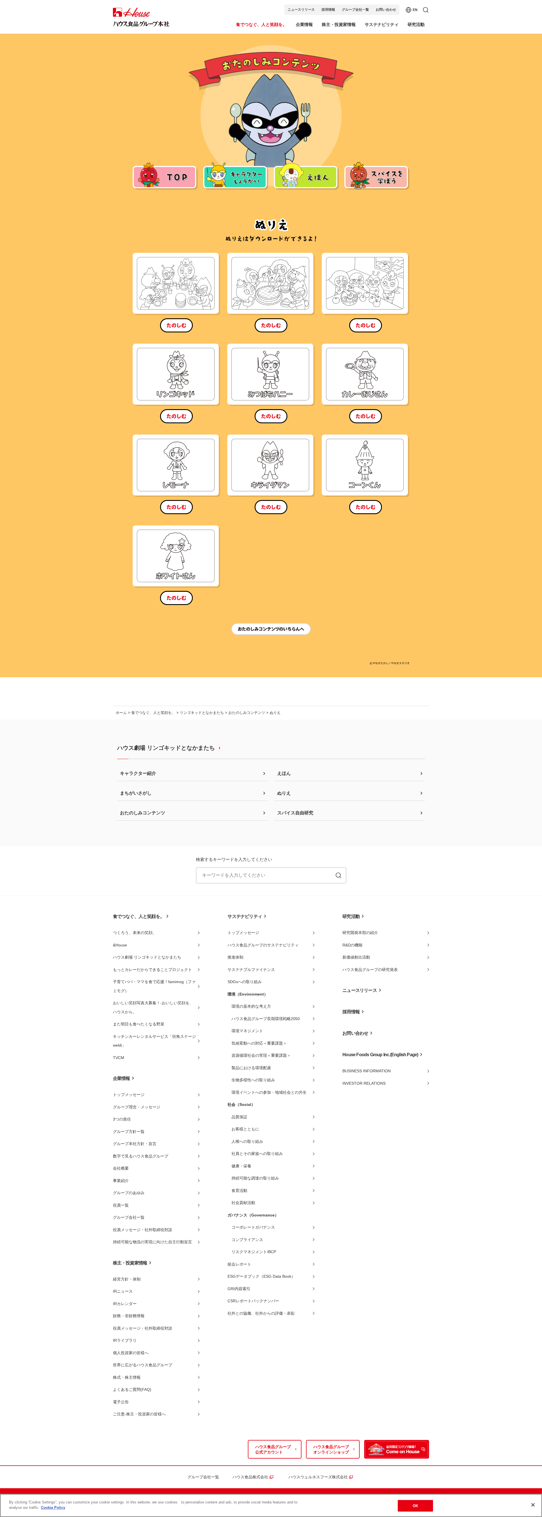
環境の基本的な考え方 (251, 1006)
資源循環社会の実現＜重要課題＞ (261, 1055)
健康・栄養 (241, 1166)
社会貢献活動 (243, 1202)
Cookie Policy (53, 1507)
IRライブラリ (125, 1340)
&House (120, 945)
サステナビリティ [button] (382, 24)
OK (415, 1506)
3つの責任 (122, 1119)
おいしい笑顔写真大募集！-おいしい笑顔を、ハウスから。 (153, 1007)
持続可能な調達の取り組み (255, 1178)
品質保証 (239, 1117)
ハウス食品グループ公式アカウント (273, 1449)
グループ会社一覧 (355, 10)
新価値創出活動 (356, 957)
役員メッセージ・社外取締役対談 (142, 1229)
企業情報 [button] (304, 24)
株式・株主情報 (127, 1377)
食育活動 (239, 1190)
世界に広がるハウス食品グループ (142, 1365)
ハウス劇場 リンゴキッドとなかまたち (166, 748)
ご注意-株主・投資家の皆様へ (139, 1414)
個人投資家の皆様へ (130, 1353)
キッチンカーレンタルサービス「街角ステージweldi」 (154, 1041)
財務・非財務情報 (129, 1316)
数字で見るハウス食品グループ (140, 1156)
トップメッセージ (129, 1094)
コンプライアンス (247, 1239)
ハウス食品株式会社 (252, 1477)
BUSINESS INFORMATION (366, 1071)
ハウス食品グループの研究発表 (370, 969)
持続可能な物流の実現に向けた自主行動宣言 (152, 1242)
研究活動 (351, 916)
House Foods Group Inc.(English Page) (380, 1054)
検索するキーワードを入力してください (234, 859)
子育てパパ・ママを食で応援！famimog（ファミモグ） (154, 986)
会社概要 (121, 1168)
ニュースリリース (301, 10)
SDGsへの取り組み (245, 981)
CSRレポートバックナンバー (253, 1301)
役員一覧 (121, 1205)
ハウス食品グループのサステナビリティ (263, 945)
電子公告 (121, 1402)
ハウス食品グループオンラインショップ (331, 1449)
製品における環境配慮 (251, 1068)
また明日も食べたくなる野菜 (138, 1024)
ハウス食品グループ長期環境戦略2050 (265, 1018)
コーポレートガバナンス (253, 1227)
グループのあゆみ (129, 1193)
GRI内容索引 (239, 1288)
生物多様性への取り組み (253, 1080)
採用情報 (328, 10)
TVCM (118, 1057)
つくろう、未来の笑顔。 (134, 932)
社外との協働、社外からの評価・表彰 (261, 1313)
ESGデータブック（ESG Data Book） (261, 1276)
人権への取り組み (247, 1141)
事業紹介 (121, 1180)
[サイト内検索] (338, 875)
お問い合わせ (386, 10)
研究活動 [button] (416, 24)
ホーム (121, 713)
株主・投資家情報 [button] (339, 24)
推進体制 (235, 957)
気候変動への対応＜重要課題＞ (259, 1043)
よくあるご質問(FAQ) (132, 1389)
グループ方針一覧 (129, 1131)
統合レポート (239, 1264)
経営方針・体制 (127, 1279)
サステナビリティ (245, 916)
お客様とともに (245, 1129)
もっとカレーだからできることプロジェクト (152, 969)
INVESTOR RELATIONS (364, 1083)
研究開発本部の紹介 (360, 932)
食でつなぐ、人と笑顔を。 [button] (261, 24)
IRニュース (123, 1291)
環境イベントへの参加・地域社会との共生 (269, 1092)
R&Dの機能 (352, 945)
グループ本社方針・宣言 (134, 1143)
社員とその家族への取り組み (257, 1153)
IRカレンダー (125, 1303)
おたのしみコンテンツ (246, 713)
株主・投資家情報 (130, 1262)
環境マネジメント (247, 1031)
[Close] (533, 1505)
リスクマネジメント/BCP (253, 1251)
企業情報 (121, 1078)
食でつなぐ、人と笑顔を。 (153, 713)
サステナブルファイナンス (251, 969)
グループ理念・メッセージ (136, 1107)
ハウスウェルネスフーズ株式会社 (320, 1477)
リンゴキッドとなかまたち (202, 713)
